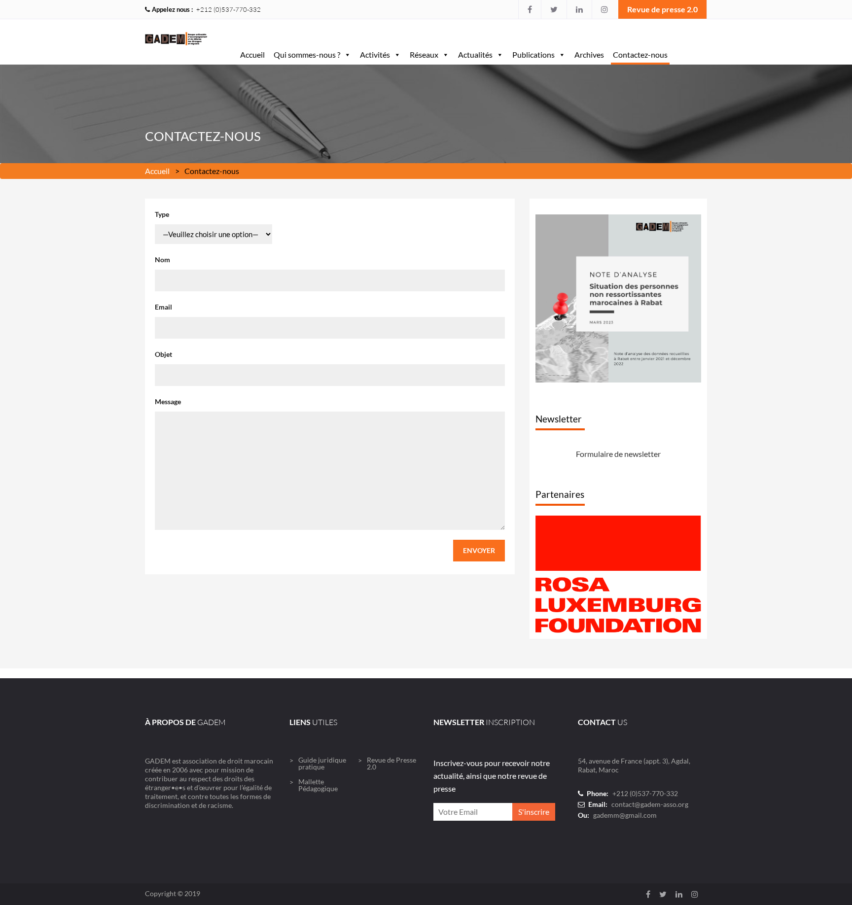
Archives (589, 54)
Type (162, 214)
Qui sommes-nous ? (307, 54)
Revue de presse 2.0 (662, 9)
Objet (163, 354)
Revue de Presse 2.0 (391, 763)
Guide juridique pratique (322, 763)
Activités (375, 54)
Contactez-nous (640, 54)
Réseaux (424, 54)
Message (168, 401)
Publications (533, 54)
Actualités (475, 54)
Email (163, 307)
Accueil (252, 54)
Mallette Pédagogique (318, 785)
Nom (162, 259)
